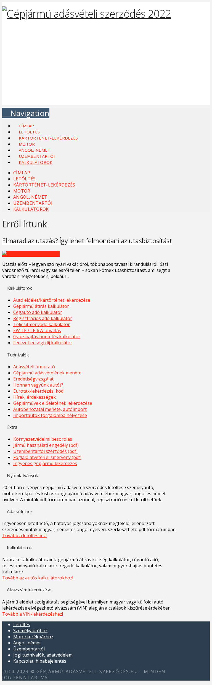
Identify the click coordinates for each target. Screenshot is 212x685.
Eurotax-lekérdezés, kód (38, 391)
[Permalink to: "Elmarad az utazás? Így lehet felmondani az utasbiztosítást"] (31, 254)
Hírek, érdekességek (34, 397)
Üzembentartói (29, 649)
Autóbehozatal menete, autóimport (50, 409)
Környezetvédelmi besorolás (42, 439)
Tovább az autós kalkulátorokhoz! (37, 578)
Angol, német (27, 643)
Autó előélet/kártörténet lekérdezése (51, 300)
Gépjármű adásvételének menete (47, 373)
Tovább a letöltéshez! (24, 535)
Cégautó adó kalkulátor (37, 312)
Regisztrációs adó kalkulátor (42, 318)
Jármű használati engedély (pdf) (46, 445)
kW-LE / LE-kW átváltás (37, 330)
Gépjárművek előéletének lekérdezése (52, 403)
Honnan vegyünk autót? (38, 385)
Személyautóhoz (30, 631)
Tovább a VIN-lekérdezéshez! (32, 614)
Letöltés (21, 624)
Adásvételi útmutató (34, 367)
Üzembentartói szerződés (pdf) (45, 451)
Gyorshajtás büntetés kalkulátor (46, 337)
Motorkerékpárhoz (33, 637)
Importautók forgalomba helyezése (50, 415)
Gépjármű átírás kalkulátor (41, 306)
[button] (25, 113)
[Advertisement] (106, 66)
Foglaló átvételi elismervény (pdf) (47, 457)
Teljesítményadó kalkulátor (41, 324)
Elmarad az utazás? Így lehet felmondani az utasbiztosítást (87, 240)
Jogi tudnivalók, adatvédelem (43, 655)
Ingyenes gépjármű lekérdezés (45, 463)
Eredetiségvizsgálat (33, 379)
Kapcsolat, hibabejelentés (39, 661)
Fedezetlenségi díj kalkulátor (42, 343)
